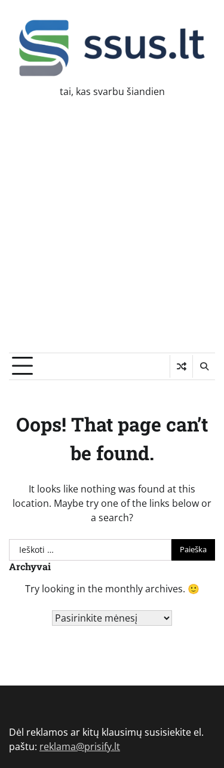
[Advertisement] (112, 235)
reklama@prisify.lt (79, 746)
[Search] (203, 366)
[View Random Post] (181, 366)
